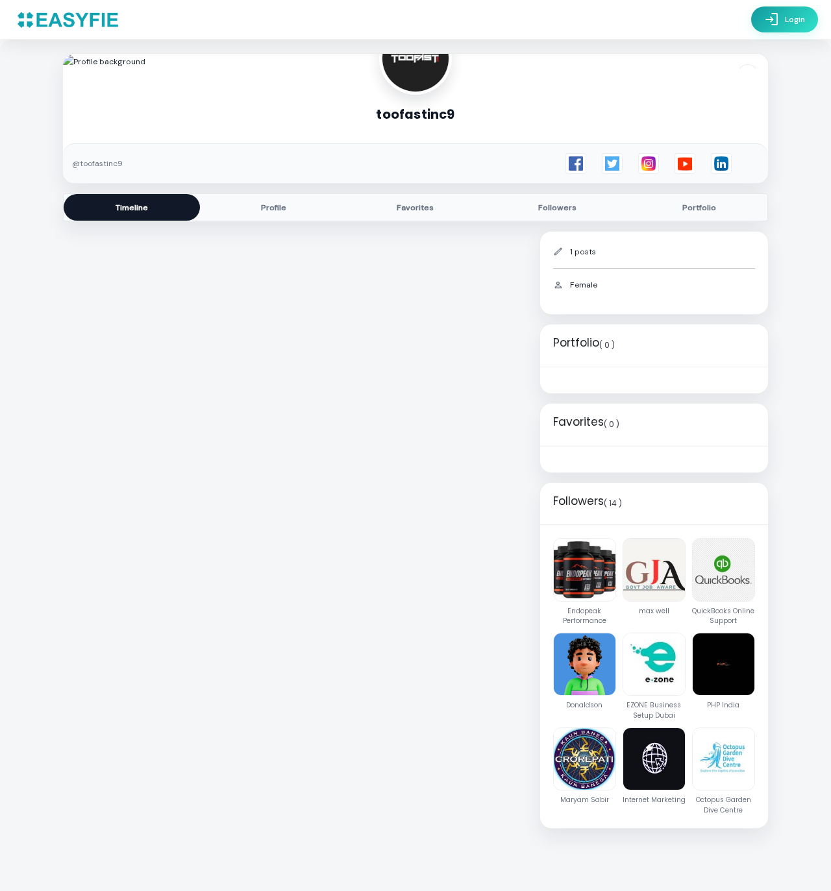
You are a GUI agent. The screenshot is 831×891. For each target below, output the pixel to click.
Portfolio (699, 207)
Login (784, 19)
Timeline (132, 207)
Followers (557, 207)
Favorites (415, 207)
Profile (273, 207)
